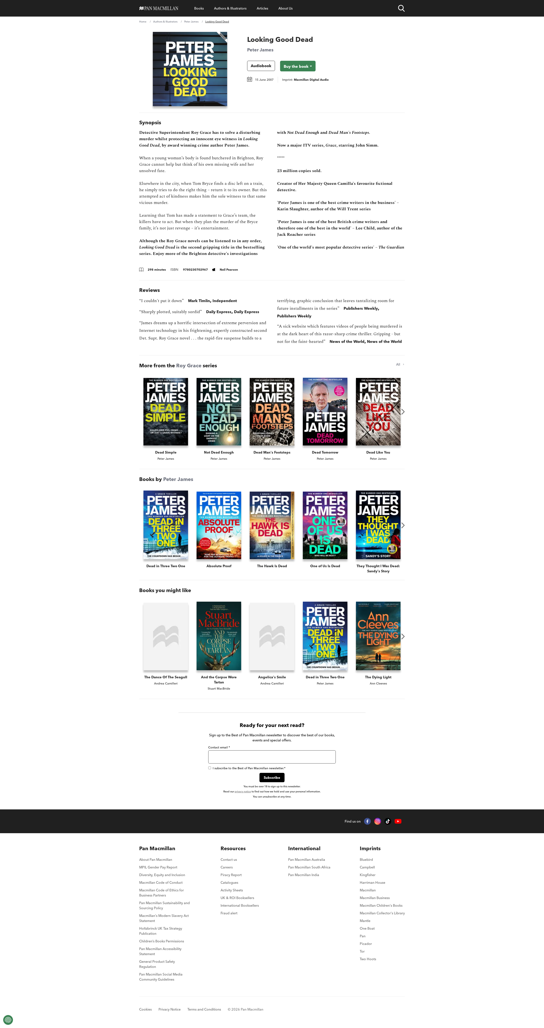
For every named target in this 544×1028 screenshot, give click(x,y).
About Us (285, 8)
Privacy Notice (170, 1009)
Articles (262, 8)
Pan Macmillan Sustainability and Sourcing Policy (164, 905)
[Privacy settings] (8, 1020)
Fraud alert (229, 913)
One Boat (367, 928)
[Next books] (403, 412)
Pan (363, 936)
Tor (362, 951)
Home (142, 21)
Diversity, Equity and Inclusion (162, 875)
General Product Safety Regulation (157, 964)
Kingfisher (367, 875)
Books (199, 8)
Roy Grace (188, 365)
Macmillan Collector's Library (382, 913)
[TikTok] (387, 821)
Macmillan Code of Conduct (161, 882)
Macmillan (368, 890)
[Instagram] (377, 821)
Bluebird (366, 859)
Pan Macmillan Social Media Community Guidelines (161, 976)
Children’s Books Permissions (161, 941)
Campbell (367, 867)
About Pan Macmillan (155, 859)
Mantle (365, 921)
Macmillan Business (375, 898)
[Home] (158, 8)
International (304, 848)
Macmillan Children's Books (381, 905)
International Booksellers (240, 905)
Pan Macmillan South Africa (309, 867)
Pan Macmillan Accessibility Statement (160, 951)
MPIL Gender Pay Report (158, 867)
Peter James (191, 21)
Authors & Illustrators (230, 8)
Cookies (145, 1009)
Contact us (229, 859)
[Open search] (401, 8)
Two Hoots (368, 959)
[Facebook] (367, 821)
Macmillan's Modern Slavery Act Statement (164, 918)
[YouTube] (398, 821)
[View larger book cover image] (190, 69)
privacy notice (243, 791)
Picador (366, 944)
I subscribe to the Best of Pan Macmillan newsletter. (249, 768)
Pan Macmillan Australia (306, 859)
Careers (227, 867)
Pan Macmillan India (303, 875)
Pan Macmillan (157, 848)
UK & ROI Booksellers (237, 898)
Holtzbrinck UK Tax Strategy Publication (160, 931)
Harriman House (372, 882)
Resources (233, 848)
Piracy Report (231, 875)
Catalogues (229, 882)
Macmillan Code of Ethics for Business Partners (161, 892)
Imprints (370, 848)
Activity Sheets (232, 890)
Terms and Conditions (204, 1009)
